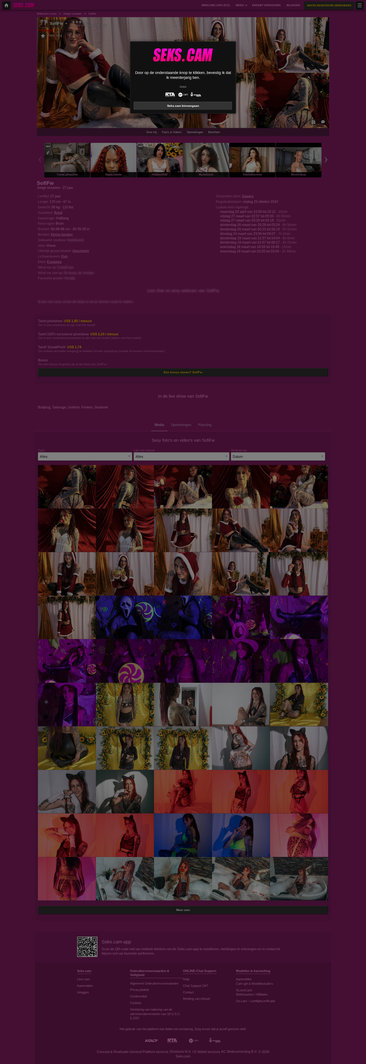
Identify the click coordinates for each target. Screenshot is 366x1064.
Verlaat (183, 86)
